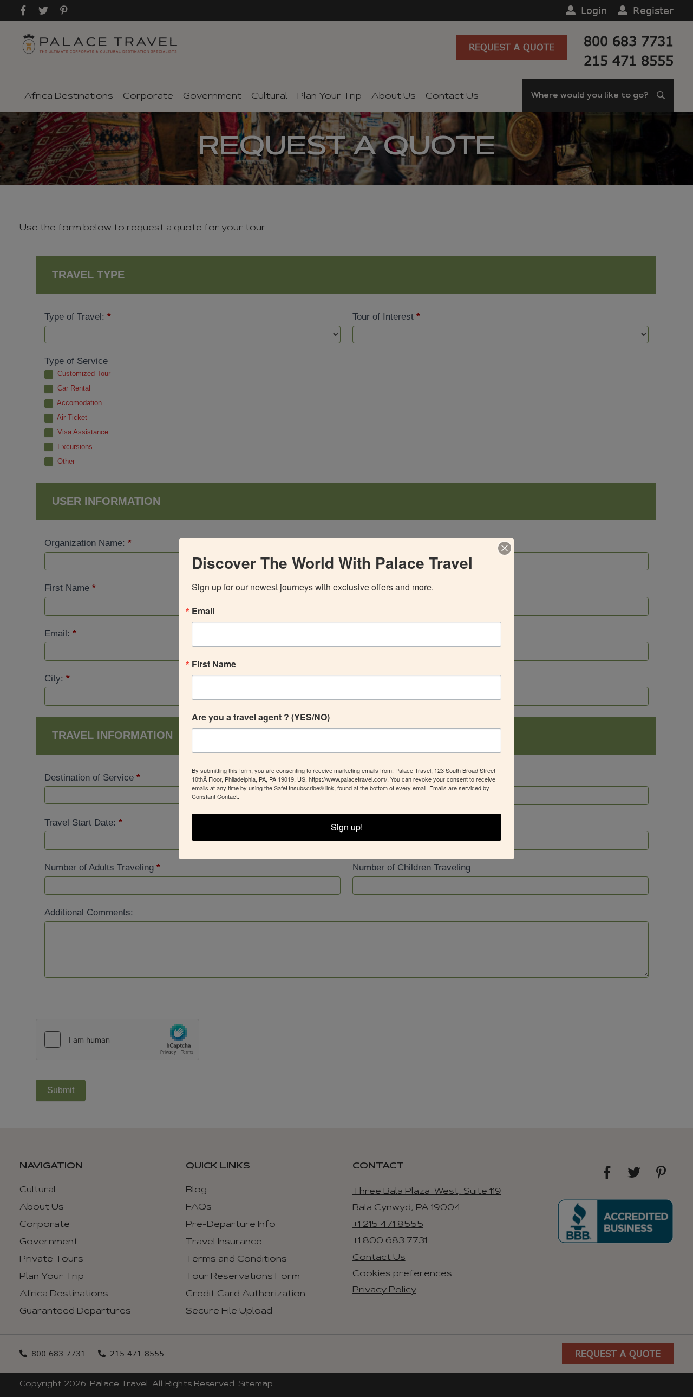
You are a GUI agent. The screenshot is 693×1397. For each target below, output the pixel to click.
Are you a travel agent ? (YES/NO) (261, 717)
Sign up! (347, 827)
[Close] (504, 548)
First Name (214, 664)
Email (203, 611)
